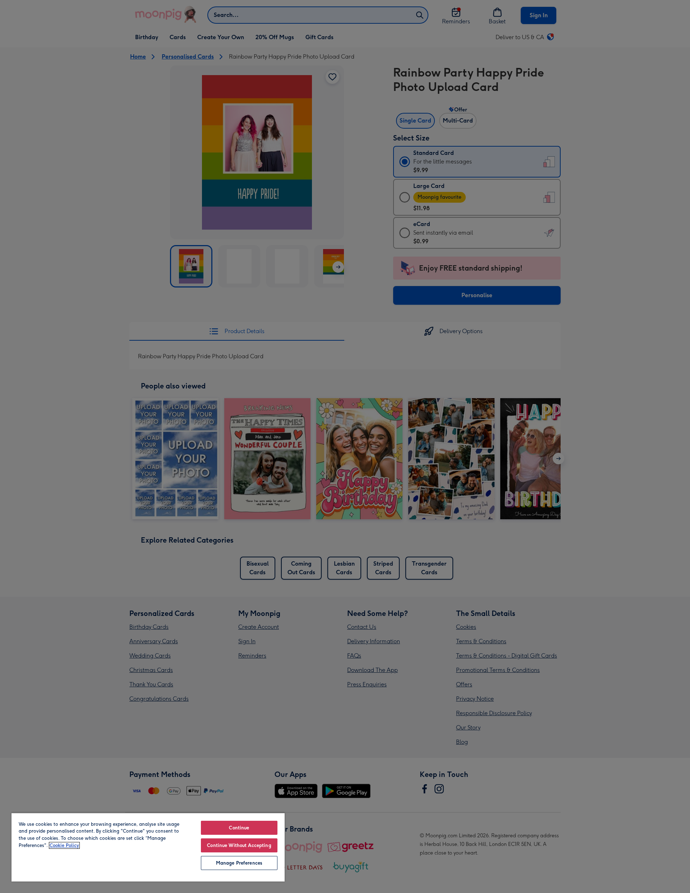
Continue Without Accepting (239, 845)
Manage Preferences (239, 863)
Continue (239, 827)
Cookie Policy (64, 845)
